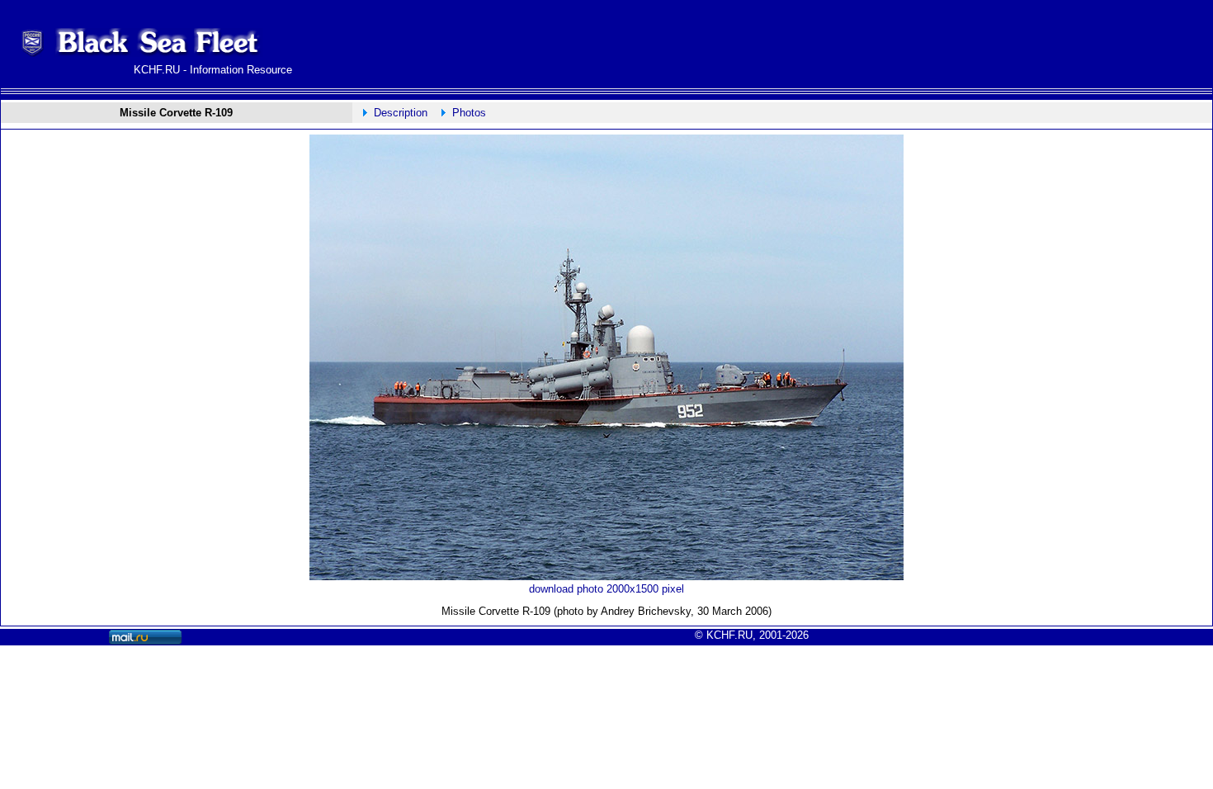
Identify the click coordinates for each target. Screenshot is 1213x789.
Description (400, 112)
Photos (469, 112)
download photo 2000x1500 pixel (606, 589)
